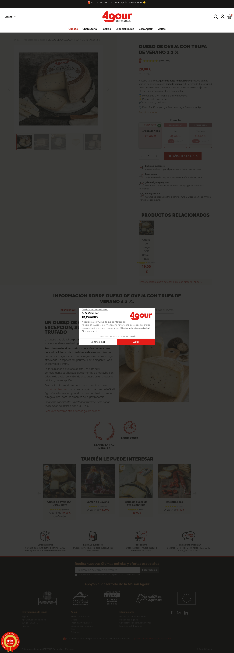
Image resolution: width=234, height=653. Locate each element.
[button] (216, 17)
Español (9, 16)
